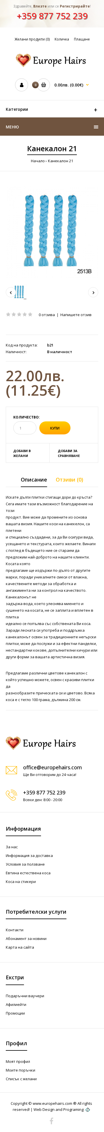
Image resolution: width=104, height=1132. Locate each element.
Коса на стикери (21, 881)
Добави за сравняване (69, 453)
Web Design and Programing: (59, 1109)
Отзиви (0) (69, 479)
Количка (62, 39)
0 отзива (47, 314)
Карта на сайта (20, 947)
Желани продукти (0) (32, 39)
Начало (38, 160)
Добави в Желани (22, 453)
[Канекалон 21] (52, 232)
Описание (34, 479)
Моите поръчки (20, 1070)
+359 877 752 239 (52, 16)
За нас (12, 846)
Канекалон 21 (60, 160)
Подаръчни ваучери (25, 995)
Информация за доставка (29, 855)
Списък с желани (21, 1078)
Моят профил (18, 1061)
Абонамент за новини (26, 938)
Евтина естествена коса (28, 872)
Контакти (14, 929)
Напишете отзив (76, 314)
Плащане (82, 39)
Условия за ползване (25, 864)
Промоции (15, 1013)
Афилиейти (16, 1004)
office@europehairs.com (52, 767)
